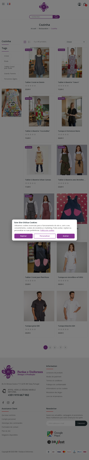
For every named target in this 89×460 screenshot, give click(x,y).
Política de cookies (47, 230)
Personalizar (45, 236)
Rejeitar (23, 236)
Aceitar (66, 236)
